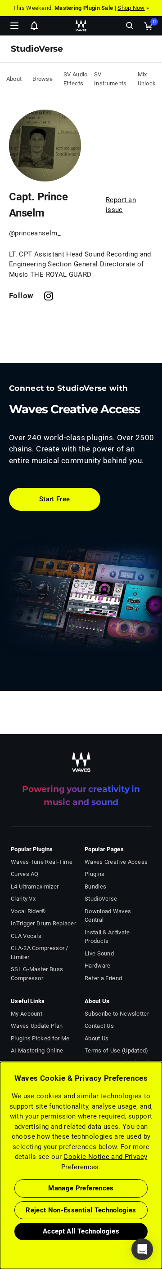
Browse (42, 78)
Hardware (97, 965)
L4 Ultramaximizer (34, 886)
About (14, 78)
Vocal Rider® (28, 911)
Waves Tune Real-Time (41, 861)
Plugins (94, 874)
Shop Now (130, 7)
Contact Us (99, 1025)
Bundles (95, 886)
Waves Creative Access (116, 861)
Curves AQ (25, 874)
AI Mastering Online (37, 1050)
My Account (26, 1013)
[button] (0, 1223)
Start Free (54, 499)
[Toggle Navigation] (14, 25)
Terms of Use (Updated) (116, 1050)
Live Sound (99, 953)
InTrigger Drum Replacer (43, 923)
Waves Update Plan (37, 1025)
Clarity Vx (23, 898)
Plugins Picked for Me (40, 1038)
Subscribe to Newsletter (117, 1013)
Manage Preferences (80, 1188)
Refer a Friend (103, 978)
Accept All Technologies (81, 1231)
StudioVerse (101, 898)
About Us (96, 1038)
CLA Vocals (26, 936)
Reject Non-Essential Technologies (81, 1210)
